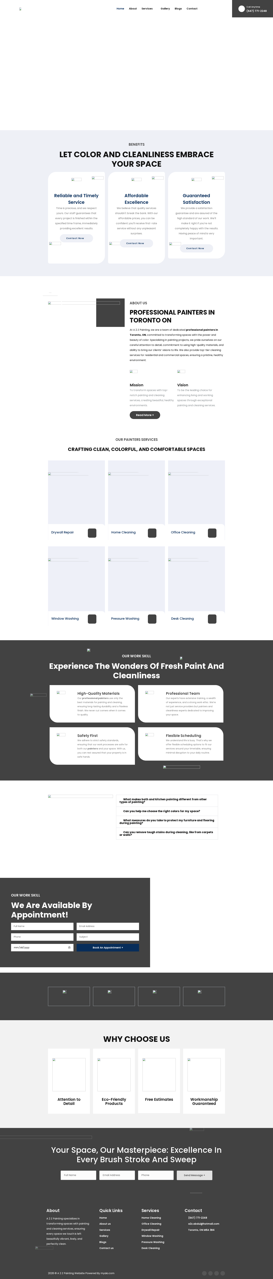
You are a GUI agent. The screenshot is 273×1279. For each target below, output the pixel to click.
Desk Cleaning (182, 618)
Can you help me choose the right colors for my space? (161, 811)
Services (147, 8)
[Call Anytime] (241, 9)
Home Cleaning (123, 532)
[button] (167, 801)
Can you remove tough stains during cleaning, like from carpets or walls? (166, 833)
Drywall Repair (62, 532)
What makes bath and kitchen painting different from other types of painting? (163, 800)
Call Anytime (253, 6)
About (133, 8)
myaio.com (107, 1273)
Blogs (178, 8)
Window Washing (65, 618)
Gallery (165, 8)
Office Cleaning (183, 532)
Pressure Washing (125, 618)
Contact (192, 8)
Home (120, 8)
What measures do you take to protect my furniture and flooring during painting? (166, 821)
